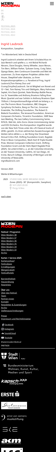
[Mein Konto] (2, 20)
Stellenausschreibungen (12, 310)
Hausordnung (7, 281)
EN (2, 13)
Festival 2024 (8, 29)
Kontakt (5, 301)
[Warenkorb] (3, 23)
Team (3, 295)
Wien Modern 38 (9, 234)
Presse (4, 315)
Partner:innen (7, 298)
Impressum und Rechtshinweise (16, 318)
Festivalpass (6, 263)
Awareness (6, 284)
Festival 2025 (8, 26)
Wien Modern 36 (9, 240)
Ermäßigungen (8, 266)
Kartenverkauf (7, 260)
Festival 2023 (8, 32)
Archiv (4, 252)
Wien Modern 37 (8, 237)
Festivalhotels (7, 272)
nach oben (6, 196)
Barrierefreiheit (8, 278)
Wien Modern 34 (9, 246)
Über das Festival (9, 292)
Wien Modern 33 (8, 249)
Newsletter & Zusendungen (14, 304)
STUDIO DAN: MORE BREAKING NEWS (27, 179)
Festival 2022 (8, 35)
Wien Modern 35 (9, 243)
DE (2, 10)
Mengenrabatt (8, 269)
